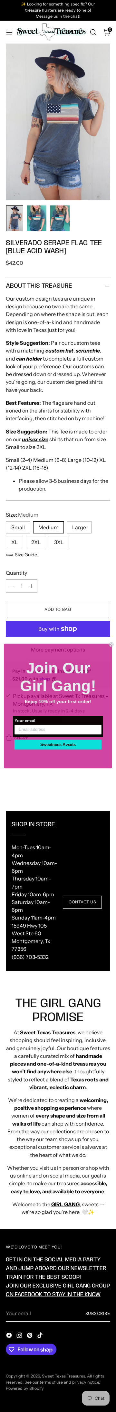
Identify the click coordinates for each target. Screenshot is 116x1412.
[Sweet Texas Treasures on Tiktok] (40, 1336)
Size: (22, 515)
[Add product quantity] (31, 586)
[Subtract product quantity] (12, 586)
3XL (58, 542)
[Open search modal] (93, 32)
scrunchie (88, 350)
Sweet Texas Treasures (63, 1376)
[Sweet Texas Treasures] (51, 32)
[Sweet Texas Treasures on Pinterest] (30, 1336)
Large (79, 527)
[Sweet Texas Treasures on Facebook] (10, 1336)
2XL (36, 542)
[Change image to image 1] (14, 218)
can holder (29, 358)
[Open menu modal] (9, 32)
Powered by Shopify (25, 1388)
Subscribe (97, 1313)
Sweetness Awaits (58, 744)
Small (18, 527)
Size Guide (26, 555)
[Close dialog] (111, 644)
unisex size (35, 439)
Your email (25, 721)
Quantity (16, 573)
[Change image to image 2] (36, 218)
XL (14, 542)
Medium (48, 527)
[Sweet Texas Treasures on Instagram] (20, 1336)
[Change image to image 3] (60, 218)
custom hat (59, 350)
